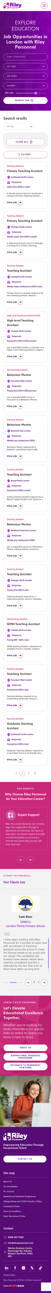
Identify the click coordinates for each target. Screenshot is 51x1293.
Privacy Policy (9, 1275)
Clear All (22, 142)
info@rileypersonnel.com (20, 1243)
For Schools (8, 1192)
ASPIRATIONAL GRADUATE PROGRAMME (25, 1056)
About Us (7, 1182)
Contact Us (25, 1159)
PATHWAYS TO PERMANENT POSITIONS (25, 1066)
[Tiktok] (40, 1268)
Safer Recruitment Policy (14, 1216)
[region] (25, 834)
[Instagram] (23, 1268)
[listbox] (18, 126)
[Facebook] (15, 1268)
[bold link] (14, 1285)
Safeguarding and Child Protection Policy (22, 1202)
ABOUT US (25, 1048)
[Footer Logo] (15, 1136)
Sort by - (11, 126)
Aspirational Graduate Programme (19, 1197)
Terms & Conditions (12, 1211)
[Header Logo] (12, 5)
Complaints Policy (11, 1207)
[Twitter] (32, 1268)
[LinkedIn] (6, 1268)
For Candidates (10, 1187)
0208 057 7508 (16, 1237)
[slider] (36, 93)
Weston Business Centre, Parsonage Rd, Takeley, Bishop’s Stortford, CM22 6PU (20, 1252)
